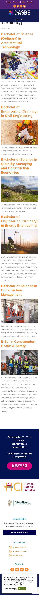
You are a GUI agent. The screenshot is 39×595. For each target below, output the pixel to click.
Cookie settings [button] (10, 589)
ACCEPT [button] (21, 588)
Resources (16, 2)
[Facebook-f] (14, 6)
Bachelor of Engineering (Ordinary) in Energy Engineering (19, 221)
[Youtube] (24, 6)
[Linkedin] (18, 6)
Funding (8, 2)
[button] (17, 19)
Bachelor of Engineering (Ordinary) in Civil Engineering (19, 111)
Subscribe (30, 2)
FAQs (23, 2)
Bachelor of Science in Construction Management (19, 290)
